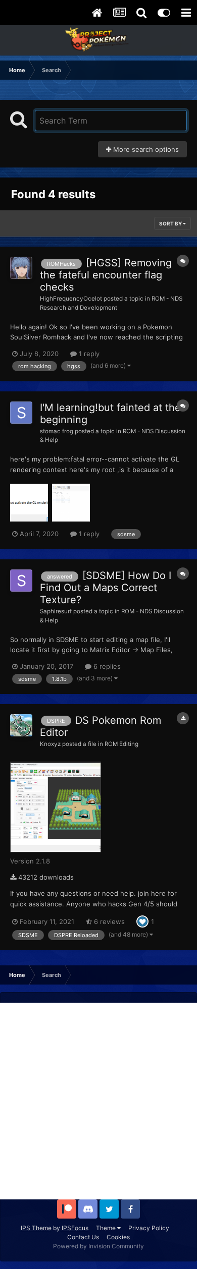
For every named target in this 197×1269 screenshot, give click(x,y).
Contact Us (83, 1237)
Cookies (118, 1237)
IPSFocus (75, 1228)
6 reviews (108, 921)
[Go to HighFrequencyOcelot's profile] (21, 268)
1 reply (88, 354)
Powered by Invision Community (98, 1246)
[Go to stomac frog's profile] (21, 412)
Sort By (171, 223)
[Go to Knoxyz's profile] (21, 725)
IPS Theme (36, 1228)
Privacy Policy (148, 1228)
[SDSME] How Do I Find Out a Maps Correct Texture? (105, 587)
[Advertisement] (98, 1101)
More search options (145, 149)
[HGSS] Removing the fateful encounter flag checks (106, 275)
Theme (106, 1228)
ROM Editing (121, 743)
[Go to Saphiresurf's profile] (21, 580)
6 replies (106, 666)
